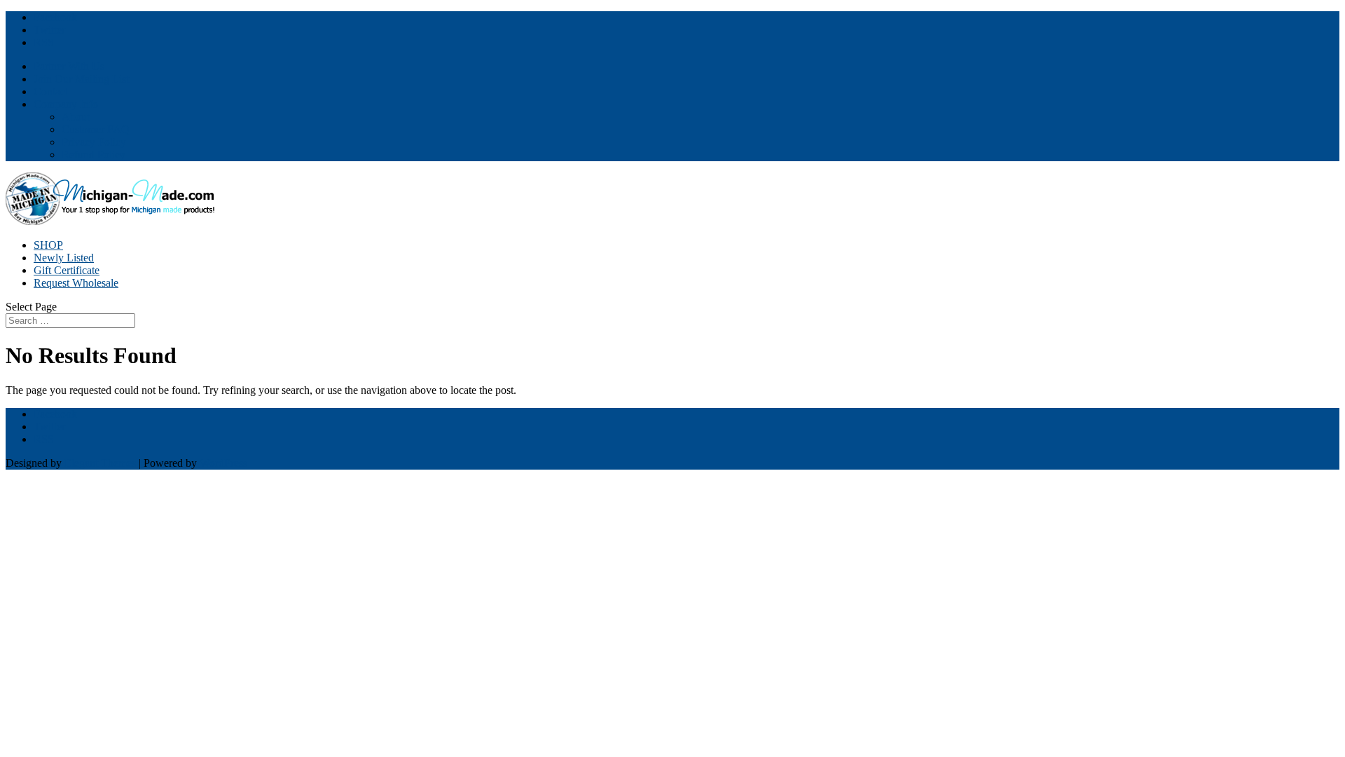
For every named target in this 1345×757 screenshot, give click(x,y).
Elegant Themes (100, 463)
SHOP (48, 245)
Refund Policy (93, 155)
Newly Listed (64, 258)
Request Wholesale (76, 283)
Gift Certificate (66, 270)
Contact (51, 91)
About (76, 117)
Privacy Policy (94, 142)
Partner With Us (69, 66)
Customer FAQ (96, 129)
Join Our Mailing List (81, 79)
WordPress (223, 463)
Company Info (66, 104)
